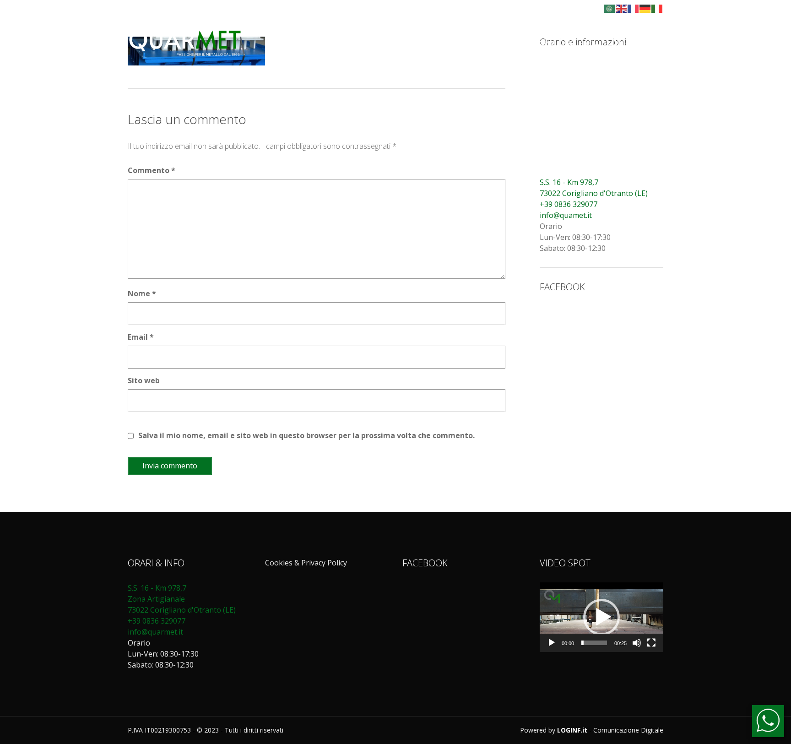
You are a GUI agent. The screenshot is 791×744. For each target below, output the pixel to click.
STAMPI (543, 43)
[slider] (594, 643)
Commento (151, 170)
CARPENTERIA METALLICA (472, 43)
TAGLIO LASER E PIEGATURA (367, 43)
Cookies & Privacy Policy (306, 563)
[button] (601, 617)
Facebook (579, 8)
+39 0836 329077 (568, 204)
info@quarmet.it (155, 632)
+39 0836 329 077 (192, 8)
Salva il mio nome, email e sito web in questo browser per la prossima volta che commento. (306, 435)
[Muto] (636, 642)
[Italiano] (657, 8)
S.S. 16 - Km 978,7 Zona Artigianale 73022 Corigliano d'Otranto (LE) (183, 599)
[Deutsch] (645, 8)
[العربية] (610, 8)
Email (141, 337)
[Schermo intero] (651, 642)
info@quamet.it (566, 215)
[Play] (551, 642)
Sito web (144, 380)
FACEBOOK (562, 287)
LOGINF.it (572, 730)
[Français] (633, 8)
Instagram (589, 8)
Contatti (639, 43)
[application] (601, 617)
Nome (142, 293)
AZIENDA (583, 43)
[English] (622, 8)
